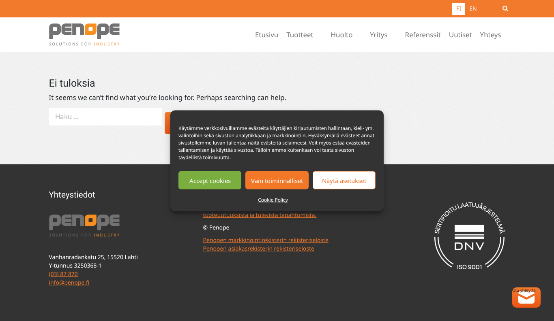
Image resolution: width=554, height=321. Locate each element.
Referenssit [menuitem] (422, 34)
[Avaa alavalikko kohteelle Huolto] (361, 35)
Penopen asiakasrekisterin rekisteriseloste (258, 249)
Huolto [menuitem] (342, 34)
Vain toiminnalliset (277, 180)
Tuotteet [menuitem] (299, 34)
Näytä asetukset (344, 180)
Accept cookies (210, 180)
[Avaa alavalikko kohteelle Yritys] (395, 35)
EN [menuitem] (473, 9)
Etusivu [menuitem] (266, 34)
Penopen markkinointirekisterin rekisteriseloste (266, 240)
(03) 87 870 (63, 274)
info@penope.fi (69, 283)
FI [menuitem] (458, 9)
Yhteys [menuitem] (490, 34)
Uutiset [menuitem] (460, 34)
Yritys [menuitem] (378, 34)
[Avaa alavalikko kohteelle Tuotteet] (322, 35)
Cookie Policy (273, 199)
